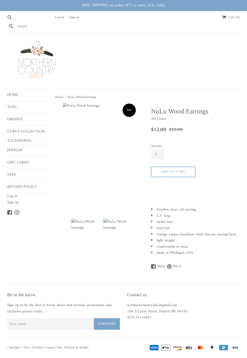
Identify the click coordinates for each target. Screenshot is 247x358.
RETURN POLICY (22, 186)
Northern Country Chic (47, 347)
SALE (11, 174)
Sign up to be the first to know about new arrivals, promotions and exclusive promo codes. (59, 308)
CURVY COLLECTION (26, 131)
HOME (12, 94)
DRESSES (14, 119)
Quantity (156, 146)
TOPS (12, 107)
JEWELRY (15, 150)
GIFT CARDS (18, 162)
